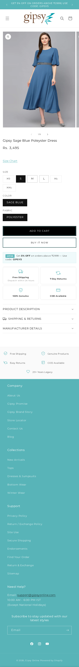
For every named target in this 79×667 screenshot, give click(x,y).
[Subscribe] (67, 630)
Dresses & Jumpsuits (21, 476)
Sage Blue (15, 202)
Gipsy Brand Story (20, 412)
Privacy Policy (17, 515)
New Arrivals (16, 459)
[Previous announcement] (7, 5)
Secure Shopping (19, 540)
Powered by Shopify (51, 660)
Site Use (13, 532)
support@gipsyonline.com (36, 595)
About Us (13, 395)
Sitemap (13, 573)
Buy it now (39, 242)
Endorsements (17, 548)
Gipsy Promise (17, 403)
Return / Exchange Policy (24, 524)
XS (10, 180)
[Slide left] (31, 134)
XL (58, 180)
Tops (10, 468)
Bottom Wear (16, 484)
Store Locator (16, 420)
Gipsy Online (32, 660)
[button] (7, 18)
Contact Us (15, 428)
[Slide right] (48, 134)
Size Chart (10, 161)
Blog (10, 436)
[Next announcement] (72, 5)
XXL (11, 189)
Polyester (15, 217)
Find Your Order (18, 557)
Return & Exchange (20, 565)
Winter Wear (16, 492)
